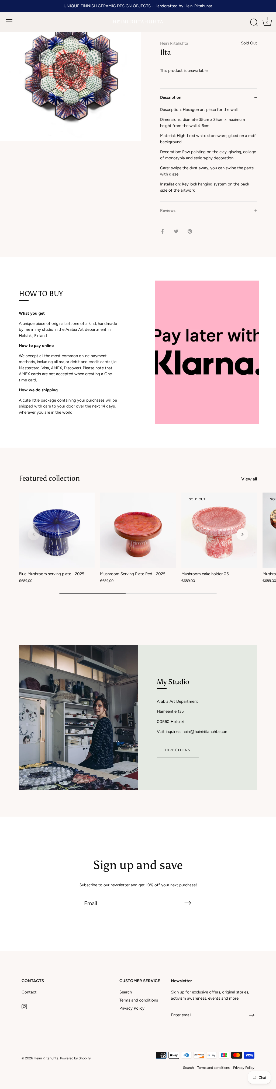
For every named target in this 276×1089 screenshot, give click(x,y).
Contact (29, 992)
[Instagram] (24, 1006)
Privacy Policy (131, 1008)
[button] (34, 534)
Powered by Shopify (75, 1058)
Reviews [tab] (167, 210)
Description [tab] (170, 97)
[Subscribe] (188, 903)
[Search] (254, 23)
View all (249, 479)
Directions (178, 750)
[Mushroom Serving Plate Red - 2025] (138, 530)
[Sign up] (251, 1015)
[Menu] (9, 22)
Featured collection (49, 478)
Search (125, 992)
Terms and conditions (138, 1000)
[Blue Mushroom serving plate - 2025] (57, 530)
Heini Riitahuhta (174, 43)
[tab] (208, 154)
